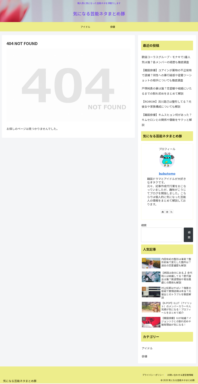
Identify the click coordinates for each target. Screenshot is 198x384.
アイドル (147, 348)
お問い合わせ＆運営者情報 (180, 374)
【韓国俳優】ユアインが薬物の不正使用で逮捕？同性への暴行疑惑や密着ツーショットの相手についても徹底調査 (167, 75)
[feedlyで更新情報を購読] (167, 211)
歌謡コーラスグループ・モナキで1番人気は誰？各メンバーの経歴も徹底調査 (166, 59)
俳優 (144, 356)
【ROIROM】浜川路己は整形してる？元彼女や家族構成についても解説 (166, 103)
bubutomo (167, 173)
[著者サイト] (163, 211)
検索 (144, 225)
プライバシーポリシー (153, 374)
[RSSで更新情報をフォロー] (171, 211)
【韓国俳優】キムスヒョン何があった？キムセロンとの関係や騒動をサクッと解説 (167, 120)
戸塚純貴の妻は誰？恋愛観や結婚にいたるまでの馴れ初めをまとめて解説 (167, 90)
